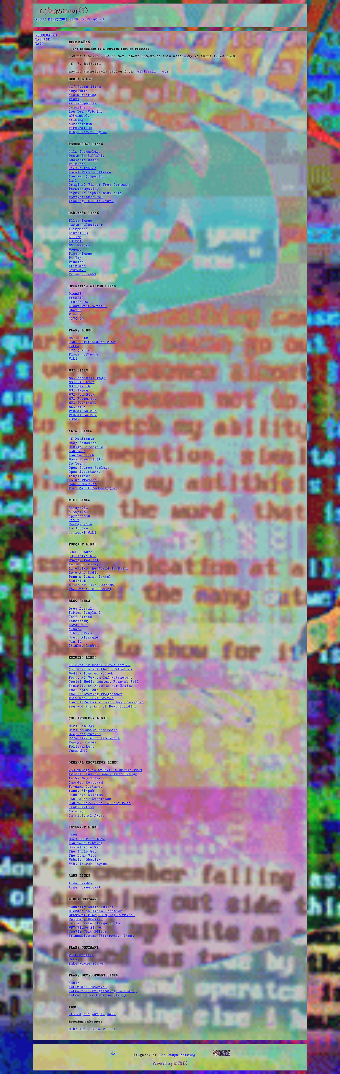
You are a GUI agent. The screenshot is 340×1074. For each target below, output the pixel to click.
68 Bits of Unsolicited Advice (99, 665)
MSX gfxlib (79, 386)
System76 (77, 270)
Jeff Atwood (80, 617)
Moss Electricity (86, 459)
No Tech (76, 463)
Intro (74, 346)
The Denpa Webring (177, 1055)
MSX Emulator (81, 382)
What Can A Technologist (93, 488)
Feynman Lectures (86, 786)
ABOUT (40, 19)
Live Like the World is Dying (98, 568)
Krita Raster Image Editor (95, 923)
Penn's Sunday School (90, 577)
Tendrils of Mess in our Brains (101, 686)
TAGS (39, 43)
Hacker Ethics (82, 168)
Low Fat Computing (86, 176)
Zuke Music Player (87, 963)
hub (86, 1014)
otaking (76, 120)
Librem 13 (78, 233)
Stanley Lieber (84, 646)
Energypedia (80, 524)
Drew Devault (81, 608)
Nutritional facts (87, 815)
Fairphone (78, 229)
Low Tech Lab (81, 455)
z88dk (74, 419)
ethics (75, 1014)
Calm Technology (85, 151)
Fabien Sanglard (85, 613)
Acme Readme (80, 883)
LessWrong (78, 621)
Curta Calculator (86, 225)
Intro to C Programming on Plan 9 (103, 991)
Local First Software (90, 172)
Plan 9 (75, 314)
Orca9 (74, 959)
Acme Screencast (85, 887)
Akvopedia (78, 508)
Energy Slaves (82, 742)
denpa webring (82, 95)
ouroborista (80, 124)
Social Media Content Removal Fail (104, 682)
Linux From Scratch (88, 306)
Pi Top (75, 258)
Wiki (73, 358)
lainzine (77, 107)
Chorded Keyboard (86, 782)
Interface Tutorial (88, 987)
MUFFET (109, 1029)
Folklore (77, 164)
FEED (73, 19)
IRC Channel (80, 350)
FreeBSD (76, 298)
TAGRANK (42, 39)
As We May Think (85, 778)
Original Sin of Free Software (99, 185)
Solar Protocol (84, 480)
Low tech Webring (86, 843)
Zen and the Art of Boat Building (103, 706)
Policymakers (82, 746)
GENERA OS (78, 302)
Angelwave (78, 91)
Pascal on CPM (83, 411)
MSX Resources (83, 399)
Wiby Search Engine (88, 132)
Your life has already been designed (106, 702)
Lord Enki (78, 625)
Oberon (75, 310)
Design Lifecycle (86, 447)
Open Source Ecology (89, 467)
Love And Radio (84, 572)
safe (111, 1014)
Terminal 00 (80, 128)
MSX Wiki (77, 407)
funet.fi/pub (81, 791)
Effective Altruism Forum (94, 738)
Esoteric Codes (84, 160)
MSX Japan (78, 390)
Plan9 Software (83, 354)
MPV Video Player (86, 927)
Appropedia (79, 516)
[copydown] (113, 1055)
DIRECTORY (57, 19)
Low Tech (77, 451)
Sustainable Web (85, 847)
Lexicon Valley (84, 564)
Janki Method (81, 807)
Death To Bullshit (86, 156)
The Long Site (82, 855)
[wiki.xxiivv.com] (153, 71)
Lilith (75, 237)
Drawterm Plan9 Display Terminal (102, 915)
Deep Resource (83, 443)
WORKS (98, 19)
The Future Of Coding (90, 589)
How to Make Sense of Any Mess (100, 803)
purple (98, 1014)
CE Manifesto (81, 439)
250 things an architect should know (105, 770)
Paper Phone (80, 253)
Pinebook (77, 262)
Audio (74, 983)
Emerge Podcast (84, 560)
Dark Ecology (82, 726)
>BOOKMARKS (46, 35)
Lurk (73, 180)
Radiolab (77, 581)
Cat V (74, 520)
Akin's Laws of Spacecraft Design (103, 774)
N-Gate (75, 629)
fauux (74, 99)
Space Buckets (83, 484)
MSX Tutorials (82, 403)
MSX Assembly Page (87, 378)
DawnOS (75, 294)
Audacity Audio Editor (91, 907)
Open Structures (85, 472)
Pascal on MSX (83, 415)
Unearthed (78, 750)
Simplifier (79, 476)
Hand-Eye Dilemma (86, 795)
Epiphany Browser (86, 919)
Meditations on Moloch (91, 673)
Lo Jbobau (78, 528)
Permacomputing (84, 189)
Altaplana (78, 512)
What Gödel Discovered (91, 698)
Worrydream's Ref (86, 197)
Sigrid (75, 641)
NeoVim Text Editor (88, 931)
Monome (75, 249)
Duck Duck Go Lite (87, 839)
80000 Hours (80, 552)
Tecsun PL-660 (82, 274)
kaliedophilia (83, 103)
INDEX (85, 19)
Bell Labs (78, 338)
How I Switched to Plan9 (93, 342)
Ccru (73, 835)
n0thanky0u (79, 116)
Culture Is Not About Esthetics (100, 669)
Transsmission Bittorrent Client (101, 936)
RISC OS (76, 318)
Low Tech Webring (86, 111)
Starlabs (77, 266)
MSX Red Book (82, 394)
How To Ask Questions (90, 799)
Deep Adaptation (85, 734)
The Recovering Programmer (95, 694)
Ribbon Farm (80, 633)
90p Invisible (82, 556)
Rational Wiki (82, 532)
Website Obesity (85, 860)
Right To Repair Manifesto (95, 193)
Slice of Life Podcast (91, 585)
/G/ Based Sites (85, 87)
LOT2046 (76, 241)
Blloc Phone (80, 220)
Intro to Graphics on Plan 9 (97, 995)
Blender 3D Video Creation (95, 911)
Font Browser (81, 955)
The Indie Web (83, 851)
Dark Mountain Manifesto (93, 730)
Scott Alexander (84, 637)
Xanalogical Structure (91, 201)
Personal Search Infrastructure (101, 677)
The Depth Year (84, 690)
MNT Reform (79, 245)
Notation (77, 811)
